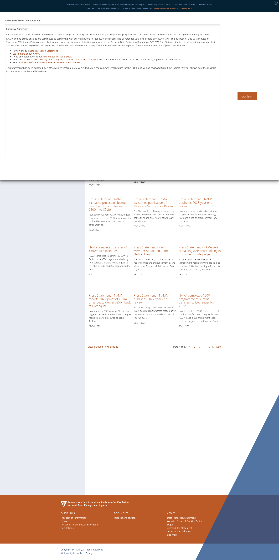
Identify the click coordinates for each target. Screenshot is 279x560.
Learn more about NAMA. (26, 53)
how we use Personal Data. (57, 56)
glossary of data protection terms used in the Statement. (51, 62)
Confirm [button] (247, 96)
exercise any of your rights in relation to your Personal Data (66, 59)
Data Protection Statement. (43, 50)
